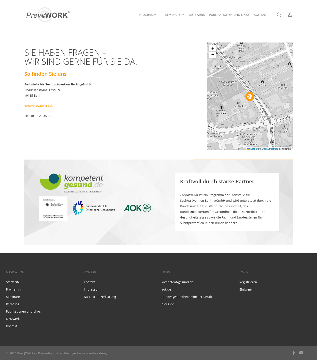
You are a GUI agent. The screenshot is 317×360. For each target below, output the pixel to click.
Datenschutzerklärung (100, 297)
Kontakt (11, 326)
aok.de (166, 289)
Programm (13, 289)
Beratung (12, 304)
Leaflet (253, 148)
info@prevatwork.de (38, 106)
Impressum (92, 289)
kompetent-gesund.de (177, 282)
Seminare (13, 297)
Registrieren (248, 282)
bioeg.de (168, 304)
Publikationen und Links (23, 311)
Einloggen (246, 289)
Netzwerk (13, 319)
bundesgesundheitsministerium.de (187, 297)
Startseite (13, 282)
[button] (250, 96)
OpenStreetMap (270, 148)
